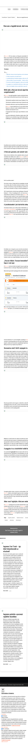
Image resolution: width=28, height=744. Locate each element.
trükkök (6, 520)
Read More (5, 591)
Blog (9, 9)
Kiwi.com (7, 56)
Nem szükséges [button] (4, 727)
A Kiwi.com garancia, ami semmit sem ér (14, 76)
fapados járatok (11, 517)
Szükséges (5, 715)
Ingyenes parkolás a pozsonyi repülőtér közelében (13, 615)
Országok (15, 9)
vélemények (18, 520)
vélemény (12, 520)
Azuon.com (22, 506)
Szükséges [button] (3, 714)
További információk (15, 725)
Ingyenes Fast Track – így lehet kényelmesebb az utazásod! (12, 549)
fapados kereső (20, 517)
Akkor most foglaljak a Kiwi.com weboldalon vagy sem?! (17, 86)
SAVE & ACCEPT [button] (4, 741)
